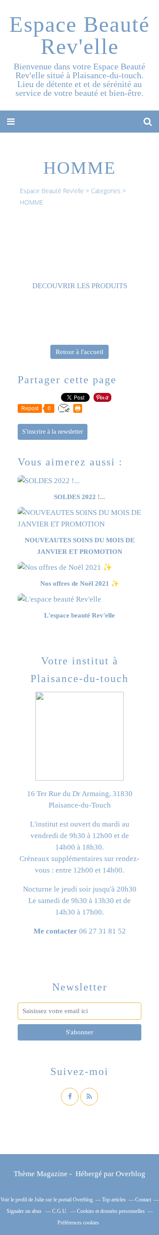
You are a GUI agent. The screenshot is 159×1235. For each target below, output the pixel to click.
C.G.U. (60, 1211)
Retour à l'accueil (79, 351)
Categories (106, 191)
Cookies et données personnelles (111, 1211)
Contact (143, 1200)
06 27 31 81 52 (102, 931)
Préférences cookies (78, 1223)
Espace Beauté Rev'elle (79, 35)
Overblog (130, 1174)
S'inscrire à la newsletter (52, 431)
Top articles (114, 1200)
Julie (39, 1200)
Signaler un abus (25, 1211)
